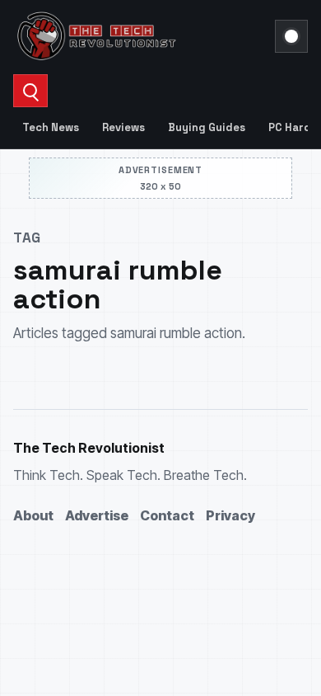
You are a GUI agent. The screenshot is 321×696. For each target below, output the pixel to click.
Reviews (123, 127)
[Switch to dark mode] (291, 36)
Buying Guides (206, 127)
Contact (167, 515)
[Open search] (30, 90)
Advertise (96, 515)
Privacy (230, 515)
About (33, 515)
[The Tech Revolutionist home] (139, 36)
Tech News (50, 127)
